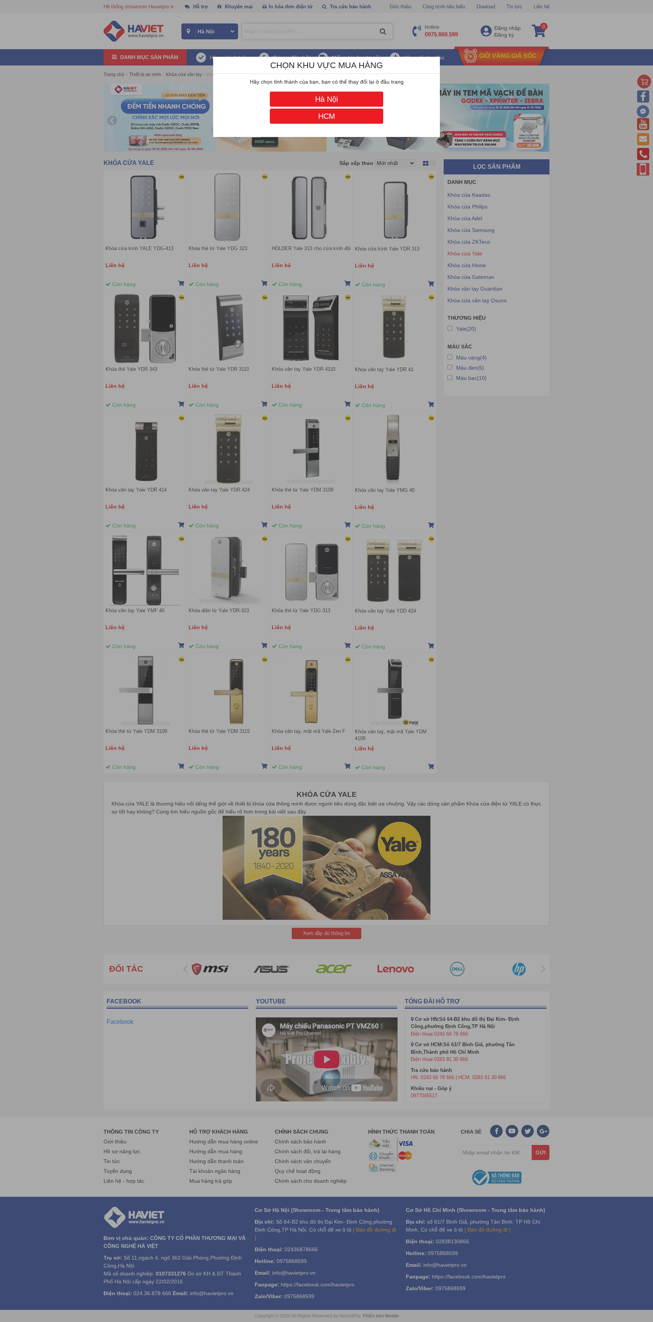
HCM (326, 116)
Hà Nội (326, 99)
